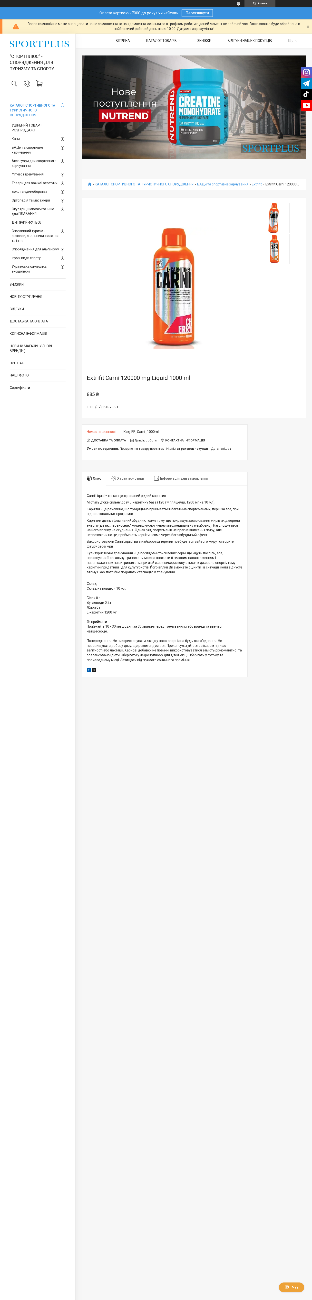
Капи (16, 139)
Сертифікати (20, 388)
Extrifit (257, 184)
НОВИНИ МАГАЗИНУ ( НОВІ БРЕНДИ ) (31, 348)
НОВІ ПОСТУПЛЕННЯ (26, 297)
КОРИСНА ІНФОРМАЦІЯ (28, 334)
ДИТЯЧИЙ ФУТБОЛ (27, 222)
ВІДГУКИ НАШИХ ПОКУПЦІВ (250, 41)
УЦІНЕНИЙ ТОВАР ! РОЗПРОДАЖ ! (26, 127)
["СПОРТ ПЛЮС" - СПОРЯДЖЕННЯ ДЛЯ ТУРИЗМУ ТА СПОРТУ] (38, 44)
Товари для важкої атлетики (35, 183)
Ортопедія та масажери (31, 200)
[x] (94, 671)
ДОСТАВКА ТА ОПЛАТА (29, 321)
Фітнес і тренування (28, 174)
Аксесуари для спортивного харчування (34, 163)
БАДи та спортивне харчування (27, 150)
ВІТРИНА (123, 41)
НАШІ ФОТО (19, 375)
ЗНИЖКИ (17, 284)
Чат (295, 1287)
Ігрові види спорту (26, 258)
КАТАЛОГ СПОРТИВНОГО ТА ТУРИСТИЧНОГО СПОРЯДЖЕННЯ (32, 110)
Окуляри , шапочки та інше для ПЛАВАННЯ (33, 211)
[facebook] (89, 671)
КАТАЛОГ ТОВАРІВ (161, 41)
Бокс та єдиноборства (29, 191)
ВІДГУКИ (17, 309)
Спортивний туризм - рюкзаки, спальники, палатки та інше (35, 235)
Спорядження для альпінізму (35, 249)
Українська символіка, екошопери (29, 269)
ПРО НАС (17, 363)
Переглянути (197, 13)
